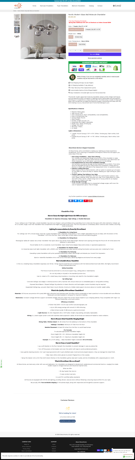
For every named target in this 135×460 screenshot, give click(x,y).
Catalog (91, 6)
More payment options (95, 58)
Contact (100, 6)
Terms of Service (26, 446)
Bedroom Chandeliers (78, 6)
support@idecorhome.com (96, 196)
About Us (26, 444)
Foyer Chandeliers (62, 6)
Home (34, 6)
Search (54, 448)
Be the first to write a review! (67, 421)
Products (54, 446)
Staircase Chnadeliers (46, 6)
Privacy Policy (26, 448)
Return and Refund (26, 451)
